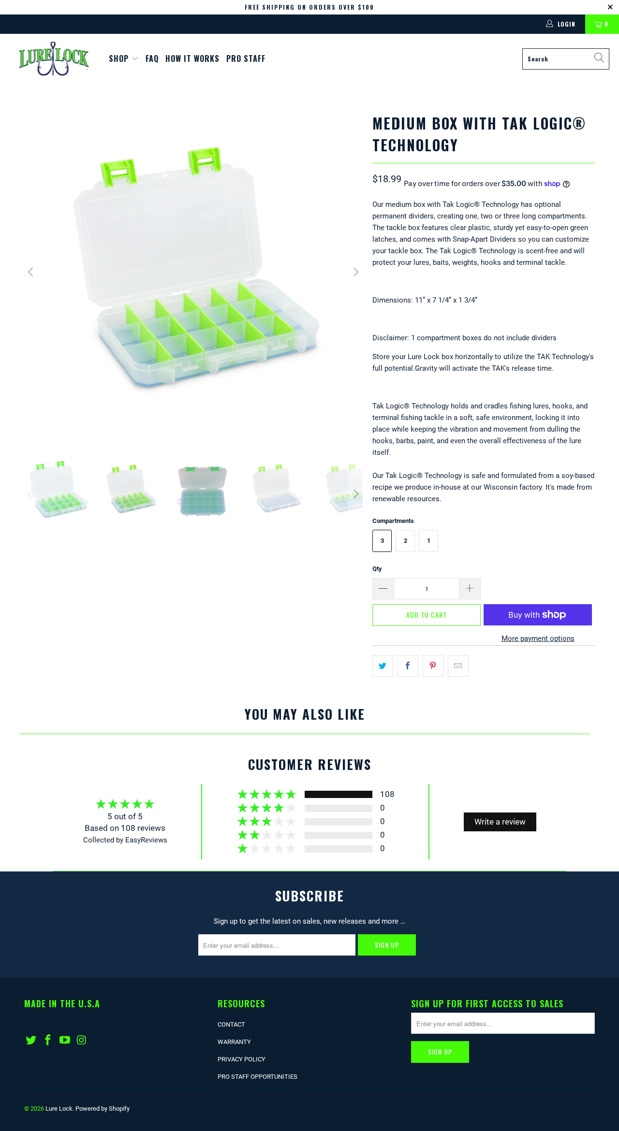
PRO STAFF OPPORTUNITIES (257, 1076)
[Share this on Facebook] (408, 666)
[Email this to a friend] (458, 666)
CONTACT (231, 1024)
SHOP (120, 58)
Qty (377, 568)
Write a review (500, 821)
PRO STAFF (245, 58)
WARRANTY (234, 1041)
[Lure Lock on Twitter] (31, 1040)
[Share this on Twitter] (382, 666)
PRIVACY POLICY (241, 1059)
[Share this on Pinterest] (433, 666)
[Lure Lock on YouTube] (65, 1040)
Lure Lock (59, 1108)
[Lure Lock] (54, 59)
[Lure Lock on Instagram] (81, 1040)
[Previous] (31, 272)
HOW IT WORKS (192, 58)
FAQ (152, 58)
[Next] (355, 272)
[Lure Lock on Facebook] (48, 1040)
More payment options (538, 638)
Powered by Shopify (102, 1108)
